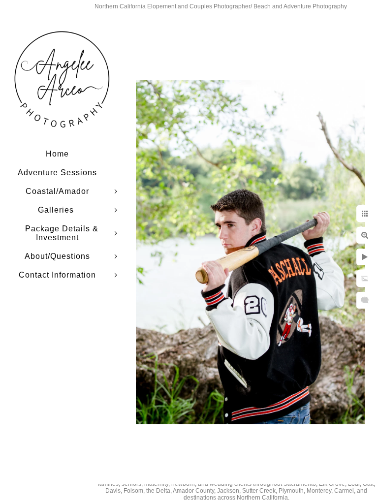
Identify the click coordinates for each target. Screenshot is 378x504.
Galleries (57, 210)
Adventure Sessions (57, 172)
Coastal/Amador (57, 191)
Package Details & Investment (61, 233)
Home (57, 154)
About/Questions (57, 256)
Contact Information (57, 275)
